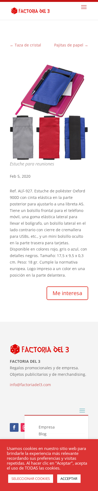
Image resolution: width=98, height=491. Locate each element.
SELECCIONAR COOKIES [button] (30, 478)
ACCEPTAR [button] (68, 478)
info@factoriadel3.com (30, 384)
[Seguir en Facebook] (14, 427)
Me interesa (67, 293)
